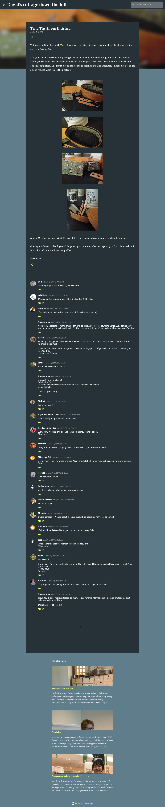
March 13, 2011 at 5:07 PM (57, 444)
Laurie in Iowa (45, 499)
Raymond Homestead (48, 414)
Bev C (41, 555)
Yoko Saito (56, 732)
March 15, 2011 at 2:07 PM (53, 540)
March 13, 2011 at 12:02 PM (61, 322)
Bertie (41, 338)
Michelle (42, 513)
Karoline (42, 580)
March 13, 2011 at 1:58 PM (70, 415)
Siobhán (42, 401)
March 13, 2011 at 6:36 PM (61, 457)
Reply (41, 290)
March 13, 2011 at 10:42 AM (53, 282)
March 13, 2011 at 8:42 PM (58, 473)
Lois (40, 282)
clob (40, 540)
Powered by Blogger (84, 803)
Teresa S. (42, 473)
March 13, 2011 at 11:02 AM (58, 295)
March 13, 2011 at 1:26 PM (56, 401)
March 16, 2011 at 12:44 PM (55, 556)
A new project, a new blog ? (63, 688)
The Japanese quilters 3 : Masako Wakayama (70, 776)
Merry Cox (65, 45)
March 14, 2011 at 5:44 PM (58, 526)
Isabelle (42, 308)
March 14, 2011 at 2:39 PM (57, 513)
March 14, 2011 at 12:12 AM (63, 500)
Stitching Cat (44, 457)
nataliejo (42, 295)
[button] (31, 37)
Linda (40, 363)
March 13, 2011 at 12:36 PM (55, 338)
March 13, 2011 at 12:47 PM (61, 376)
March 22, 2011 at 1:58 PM (60, 594)
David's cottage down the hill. (37, 4)
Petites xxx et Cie (47, 428)
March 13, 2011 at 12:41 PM (54, 363)
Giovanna (42, 526)
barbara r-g (44, 486)
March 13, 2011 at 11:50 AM (57, 309)
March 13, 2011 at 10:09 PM (61, 486)
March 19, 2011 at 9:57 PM (57, 581)
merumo (42, 444)
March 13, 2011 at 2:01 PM (66, 428)
